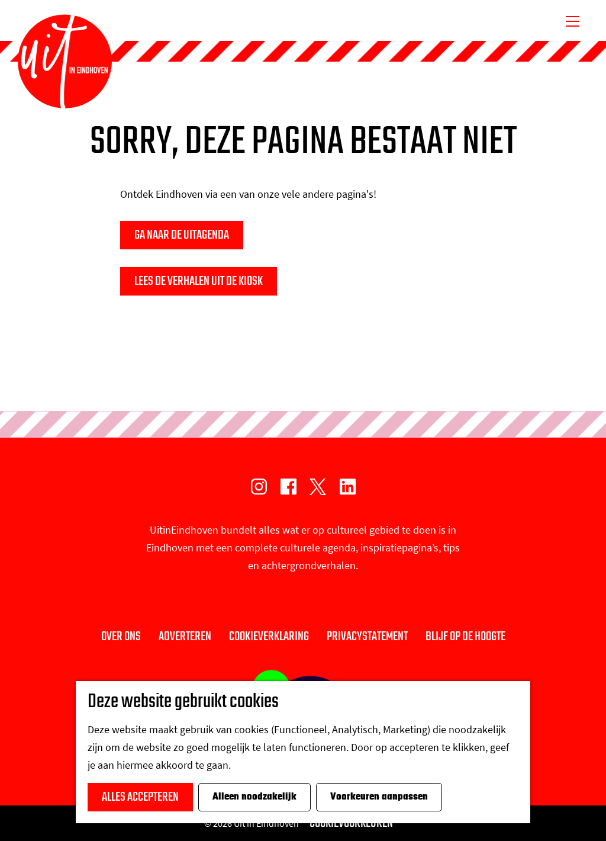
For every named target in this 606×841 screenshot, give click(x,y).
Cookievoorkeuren (351, 823)
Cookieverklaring (269, 637)
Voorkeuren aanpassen (379, 797)
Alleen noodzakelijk (254, 797)
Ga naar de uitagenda (181, 235)
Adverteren (185, 637)
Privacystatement (367, 637)
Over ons (121, 637)
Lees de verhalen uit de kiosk (198, 281)
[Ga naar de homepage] (65, 61)
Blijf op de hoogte (465, 637)
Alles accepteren (140, 797)
